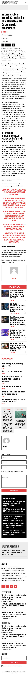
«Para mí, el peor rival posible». (11, 371)
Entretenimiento (15, 313)
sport (3, 368)
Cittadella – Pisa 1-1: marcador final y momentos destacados (13, 393)
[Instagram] (7, 586)
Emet (10, 35)
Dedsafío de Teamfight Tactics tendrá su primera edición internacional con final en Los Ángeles (17, 333)
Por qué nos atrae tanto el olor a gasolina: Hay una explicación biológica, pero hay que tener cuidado (20, 424)
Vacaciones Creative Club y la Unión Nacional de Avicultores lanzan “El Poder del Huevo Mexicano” (18, 347)
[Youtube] (15, 586)
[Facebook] (2, 45)
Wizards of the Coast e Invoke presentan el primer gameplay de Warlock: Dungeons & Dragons (17, 294)
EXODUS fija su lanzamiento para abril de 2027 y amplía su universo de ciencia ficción (17, 307)
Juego (12, 300)
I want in (13, 662)
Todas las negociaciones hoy (11, 386)
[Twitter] (6, 45)
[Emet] (2, 35)
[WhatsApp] (13, 45)
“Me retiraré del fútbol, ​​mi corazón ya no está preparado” (13, 400)
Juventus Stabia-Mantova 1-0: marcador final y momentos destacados (11, 379)
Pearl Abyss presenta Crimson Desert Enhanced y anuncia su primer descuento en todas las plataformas (17, 320)
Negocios (13, 352)
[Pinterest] (9, 45)
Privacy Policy (18, 666)
